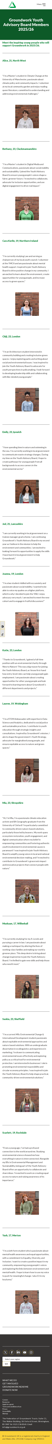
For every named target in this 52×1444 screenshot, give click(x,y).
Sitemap (5, 1414)
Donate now (10, 1390)
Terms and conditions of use (11, 1407)
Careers (5, 1400)
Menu (39, 4)
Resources (6, 1402)
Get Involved (10, 1383)
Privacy (4, 1409)
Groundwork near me (15, 1386)
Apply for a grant (8, 1404)
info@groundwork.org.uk (13, 1427)
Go (6, 1364)
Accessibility (6, 1411)
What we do (9, 1380)
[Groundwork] (12, 4)
